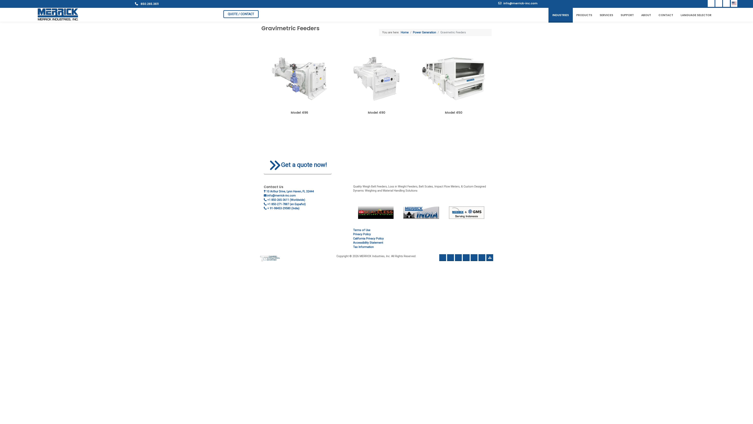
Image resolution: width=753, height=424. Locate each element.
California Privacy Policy (368, 238)
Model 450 (453, 112)
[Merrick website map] (489, 257)
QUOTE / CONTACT (241, 14)
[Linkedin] (718, 3)
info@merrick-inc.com (520, 3)
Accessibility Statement (368, 242)
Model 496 (299, 112)
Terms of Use (361, 230)
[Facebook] (711, 3)
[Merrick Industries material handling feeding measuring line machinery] (58, 14)
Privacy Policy (362, 234)
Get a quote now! (304, 164)
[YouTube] (726, 3)
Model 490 (376, 112)
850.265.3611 (149, 4)
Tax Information (363, 247)
